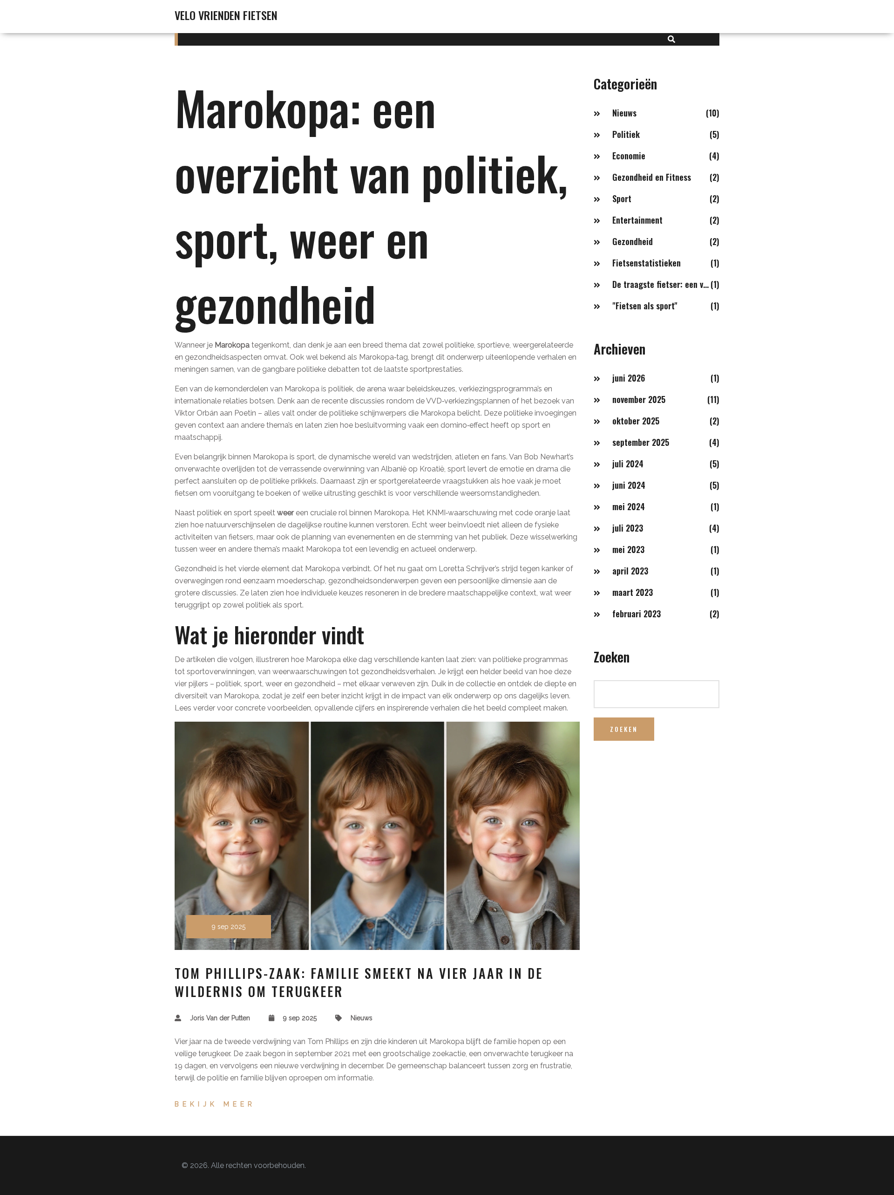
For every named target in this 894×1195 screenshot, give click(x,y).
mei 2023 (628, 549)
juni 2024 (628, 485)
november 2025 (638, 399)
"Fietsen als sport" (644, 306)
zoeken (624, 729)
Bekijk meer (215, 1104)
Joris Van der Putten (220, 1018)
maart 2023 (632, 592)
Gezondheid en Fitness (651, 177)
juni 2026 (628, 378)
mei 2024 (628, 506)
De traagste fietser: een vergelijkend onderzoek (661, 284)
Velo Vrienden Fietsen (226, 15)
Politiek (626, 134)
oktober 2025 (635, 421)
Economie (628, 156)
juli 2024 (627, 464)
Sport (621, 198)
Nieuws (361, 1018)
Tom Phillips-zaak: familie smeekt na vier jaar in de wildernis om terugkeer (359, 982)
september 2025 (640, 442)
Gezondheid (632, 241)
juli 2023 (627, 528)
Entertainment (637, 220)
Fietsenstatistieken (646, 263)
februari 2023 (636, 614)
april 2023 (630, 571)
